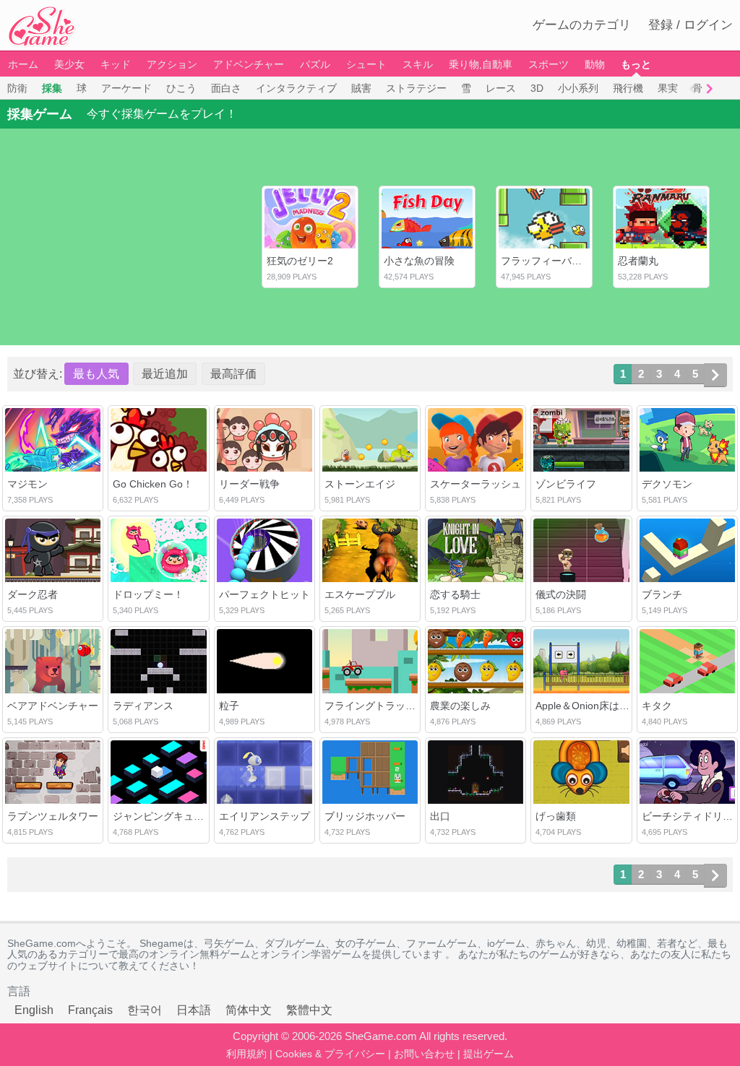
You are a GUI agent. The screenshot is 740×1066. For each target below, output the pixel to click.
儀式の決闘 (560, 594)
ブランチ (662, 594)
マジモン (27, 484)
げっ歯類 (555, 816)
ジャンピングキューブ (163, 816)
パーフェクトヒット (264, 594)
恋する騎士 (455, 594)
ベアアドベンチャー (52, 705)
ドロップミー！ (148, 594)
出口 (440, 816)
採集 (52, 88)
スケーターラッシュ (475, 484)
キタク (657, 705)
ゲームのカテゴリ (582, 25)
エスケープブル (359, 594)
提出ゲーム (488, 1054)
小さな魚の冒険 (419, 260)
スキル (418, 64)
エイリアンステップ (264, 816)
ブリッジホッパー (364, 816)
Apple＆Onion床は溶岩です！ (602, 705)
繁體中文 (309, 1010)
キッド (115, 64)
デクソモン (667, 484)
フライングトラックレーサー (390, 705)
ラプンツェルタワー (52, 816)
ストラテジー (416, 88)
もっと (636, 64)
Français (90, 1010)
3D (536, 88)
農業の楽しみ (460, 705)
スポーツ (548, 64)
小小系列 (578, 88)
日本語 (193, 1010)
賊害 (361, 88)
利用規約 (246, 1054)
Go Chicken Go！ (153, 484)
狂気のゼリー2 (300, 260)
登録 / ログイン (690, 25)
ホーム (23, 64)
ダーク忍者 (32, 594)
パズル (315, 64)
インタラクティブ (296, 88)
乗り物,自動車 (480, 64)
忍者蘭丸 (638, 260)
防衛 (17, 88)
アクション (172, 64)
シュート (366, 64)
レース (501, 88)
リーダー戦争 (249, 484)
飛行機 (628, 88)
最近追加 (165, 374)
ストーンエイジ (359, 484)
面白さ (226, 88)
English (33, 1010)
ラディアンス (143, 705)
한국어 (144, 1010)
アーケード (126, 88)
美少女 (69, 64)
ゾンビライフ (565, 484)
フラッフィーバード (546, 260)
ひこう (181, 88)
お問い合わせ (424, 1054)
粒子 (229, 705)
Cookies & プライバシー (330, 1054)
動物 (595, 64)
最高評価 (233, 374)
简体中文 (248, 1010)
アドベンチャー (248, 64)
